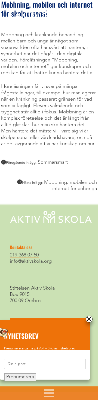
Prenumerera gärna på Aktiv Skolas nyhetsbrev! (40, 348)
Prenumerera (20, 376)
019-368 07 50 (24, 255)
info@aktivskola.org (31, 261)
